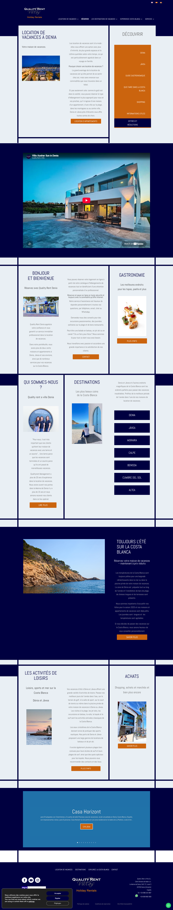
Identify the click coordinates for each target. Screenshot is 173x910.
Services (148, 19)
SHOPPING (141, 102)
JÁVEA (142, 64)
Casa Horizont (86, 811)
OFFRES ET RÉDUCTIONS (132, 123)
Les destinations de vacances (103, 19)
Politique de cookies (83, 904)
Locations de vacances (67, 19)
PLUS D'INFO (86, 768)
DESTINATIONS (80, 869)
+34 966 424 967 (145, 893)
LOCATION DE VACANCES (63, 869)
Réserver (85, 19)
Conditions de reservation (102, 904)
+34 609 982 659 (144, 897)
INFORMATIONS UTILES (136, 113)
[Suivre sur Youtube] (31, 880)
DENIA (142, 52)
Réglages (57, 903)
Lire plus (86, 826)
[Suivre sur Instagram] (37, 880)
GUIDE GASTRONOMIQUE (135, 75)
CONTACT (86, 356)
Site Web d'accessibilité (124, 904)
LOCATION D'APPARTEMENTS (85, 121)
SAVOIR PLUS (132, 637)
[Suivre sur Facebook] (24, 880)
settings (31, 901)
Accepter (57, 893)
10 (95, 842)
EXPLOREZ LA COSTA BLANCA (99, 869)
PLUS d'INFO (132, 341)
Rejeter (57, 898)
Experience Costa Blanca (130, 19)
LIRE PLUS (43, 505)
